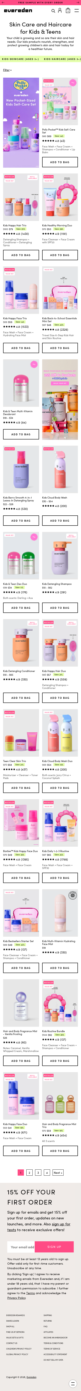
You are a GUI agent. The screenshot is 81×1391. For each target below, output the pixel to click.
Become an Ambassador (56, 1337)
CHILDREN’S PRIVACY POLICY (19, 1348)
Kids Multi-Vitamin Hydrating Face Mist (58, 942)
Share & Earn (12, 1321)
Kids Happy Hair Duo (54, 670)
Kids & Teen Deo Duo (15, 583)
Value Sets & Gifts (14, 1337)
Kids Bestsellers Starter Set (18, 941)
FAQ (45, 1326)
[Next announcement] (78, 2)
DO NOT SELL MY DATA (53, 1360)
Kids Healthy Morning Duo (57, 225)
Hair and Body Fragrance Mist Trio (59, 1125)
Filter (6, 70)
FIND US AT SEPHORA (15, 1332)
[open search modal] (53, 10)
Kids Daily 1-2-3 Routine (55, 851)
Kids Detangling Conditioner (19, 670)
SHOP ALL (10, 1326)
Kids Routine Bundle (53, 1031)
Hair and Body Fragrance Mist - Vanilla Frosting (20, 1032)
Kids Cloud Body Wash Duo (57, 761)
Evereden (31, 1377)
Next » (58, 1173)
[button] (54, 1247)
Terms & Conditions (53, 1343)
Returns (48, 1321)
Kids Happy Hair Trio (14, 225)
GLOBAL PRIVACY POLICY (17, 1354)
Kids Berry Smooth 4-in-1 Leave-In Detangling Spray (18, 499)
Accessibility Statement (55, 1354)
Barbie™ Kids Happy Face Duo (20, 851)
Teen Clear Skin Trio (14, 761)
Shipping (48, 1315)
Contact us (11, 1343)
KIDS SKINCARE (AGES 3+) (20, 59)
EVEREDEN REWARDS (15, 1315)
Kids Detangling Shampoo (57, 583)
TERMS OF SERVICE (52, 1348)
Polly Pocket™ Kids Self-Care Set (58, 131)
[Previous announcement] (3, 2)
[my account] (60, 10)
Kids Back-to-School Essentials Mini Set (59, 320)
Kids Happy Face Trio (15, 318)
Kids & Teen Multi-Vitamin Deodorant (18, 412)
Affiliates (48, 1332)
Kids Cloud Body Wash (54, 497)
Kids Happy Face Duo (15, 1124)
